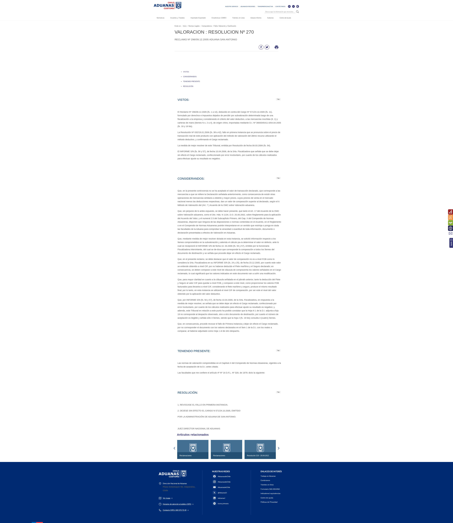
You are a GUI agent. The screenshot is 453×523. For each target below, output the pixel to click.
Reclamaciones (186, 456)
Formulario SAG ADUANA (270, 489)
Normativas (160, 18)
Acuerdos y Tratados (177, 18)
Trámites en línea (267, 485)
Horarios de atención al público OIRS (177, 504)
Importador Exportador (198, 18)
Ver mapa (166, 498)
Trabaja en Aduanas (268, 476)
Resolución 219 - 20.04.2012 (258, 456)
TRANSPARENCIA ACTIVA (265, 6)
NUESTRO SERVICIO (231, 6)
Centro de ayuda (267, 498)
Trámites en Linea (238, 18)
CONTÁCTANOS (280, 6)
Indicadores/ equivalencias (270, 493)
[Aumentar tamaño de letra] (289, 6)
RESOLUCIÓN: (188, 86)
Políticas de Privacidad (269, 502)
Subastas (270, 18)
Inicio (185, 26)
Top (278, 99)
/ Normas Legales (194, 26)
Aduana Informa (255, 18)
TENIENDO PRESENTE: (191, 81)
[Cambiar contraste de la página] (297, 6)
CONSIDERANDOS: (190, 77)
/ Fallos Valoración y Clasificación (224, 26)
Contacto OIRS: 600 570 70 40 (174, 510)
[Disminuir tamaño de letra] (293, 6)
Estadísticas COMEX (219, 18)
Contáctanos (265, 480)
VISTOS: (186, 72)
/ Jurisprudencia (206, 26)
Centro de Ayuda (285, 18)
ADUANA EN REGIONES (248, 6)
